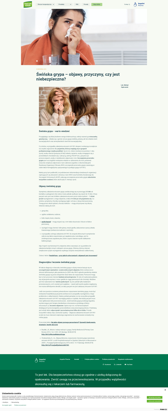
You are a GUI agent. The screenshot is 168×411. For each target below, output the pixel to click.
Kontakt (76, 359)
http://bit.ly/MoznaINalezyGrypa (53, 334)
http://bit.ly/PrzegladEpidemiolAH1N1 (55, 345)
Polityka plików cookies (92, 359)
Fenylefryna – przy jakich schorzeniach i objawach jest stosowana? (73, 255)
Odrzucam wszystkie (155, 401)
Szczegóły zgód (6, 405)
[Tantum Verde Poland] (28, 4)
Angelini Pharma (65, 359)
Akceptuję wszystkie (155, 397)
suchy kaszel (46, 222)
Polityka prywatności (108, 359)
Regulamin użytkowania (125, 359)
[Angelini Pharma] (139, 4)
